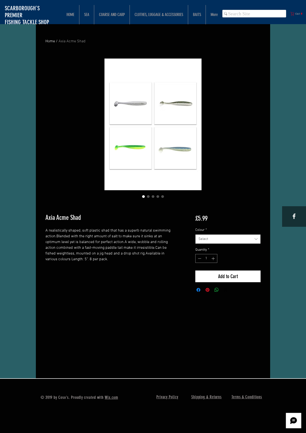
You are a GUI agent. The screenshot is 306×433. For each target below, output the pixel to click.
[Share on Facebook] (198, 290)
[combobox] (228, 239)
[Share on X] (226, 290)
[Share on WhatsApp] (216, 290)
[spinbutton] (206, 258)
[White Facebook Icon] (294, 216)
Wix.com (111, 397)
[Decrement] (199, 258)
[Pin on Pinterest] (207, 290)
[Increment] (214, 258)
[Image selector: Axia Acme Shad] (143, 196)
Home (50, 41)
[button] (297, 14)
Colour (201, 230)
